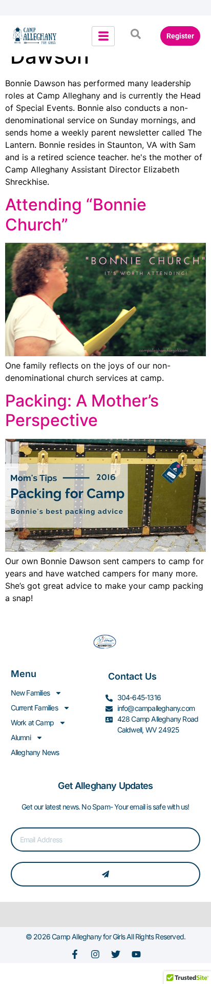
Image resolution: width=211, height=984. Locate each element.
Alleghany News (35, 752)
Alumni (21, 737)
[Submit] (106, 874)
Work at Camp (32, 722)
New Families (30, 692)
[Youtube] (136, 954)
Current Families (34, 707)
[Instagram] (95, 954)
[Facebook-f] (74, 954)
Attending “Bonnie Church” (75, 214)
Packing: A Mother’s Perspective (82, 410)
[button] (135, 36)
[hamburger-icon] (103, 36)
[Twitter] (115, 954)
